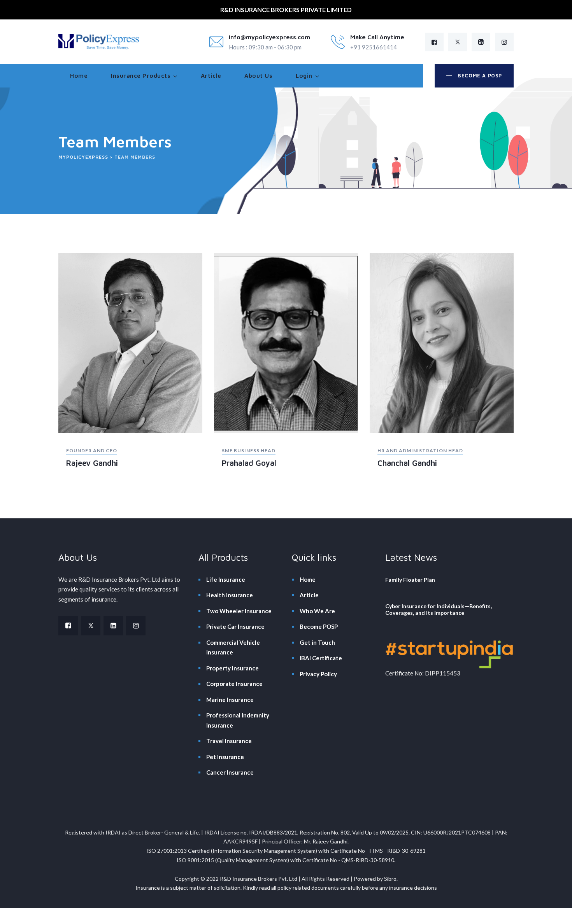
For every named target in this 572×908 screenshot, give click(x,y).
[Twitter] (457, 42)
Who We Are (317, 610)
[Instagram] (504, 42)
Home (79, 75)
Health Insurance (229, 594)
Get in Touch (317, 642)
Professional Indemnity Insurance (237, 720)
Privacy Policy (318, 673)
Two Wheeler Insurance (239, 610)
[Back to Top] (555, 895)
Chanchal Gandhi (407, 462)
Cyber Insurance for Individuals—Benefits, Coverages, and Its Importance (438, 609)
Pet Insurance (225, 756)
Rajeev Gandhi (92, 462)
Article (211, 75)
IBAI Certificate (321, 657)
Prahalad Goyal (249, 462)
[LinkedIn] (481, 42)
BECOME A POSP (479, 75)
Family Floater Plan (410, 579)
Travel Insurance (229, 740)
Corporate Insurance (234, 683)
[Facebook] (434, 42)
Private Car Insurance (235, 626)
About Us (258, 75)
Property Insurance (232, 668)
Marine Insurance (230, 699)
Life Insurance (225, 579)
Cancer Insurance (230, 772)
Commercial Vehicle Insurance (233, 647)
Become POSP (319, 626)
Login (304, 75)
